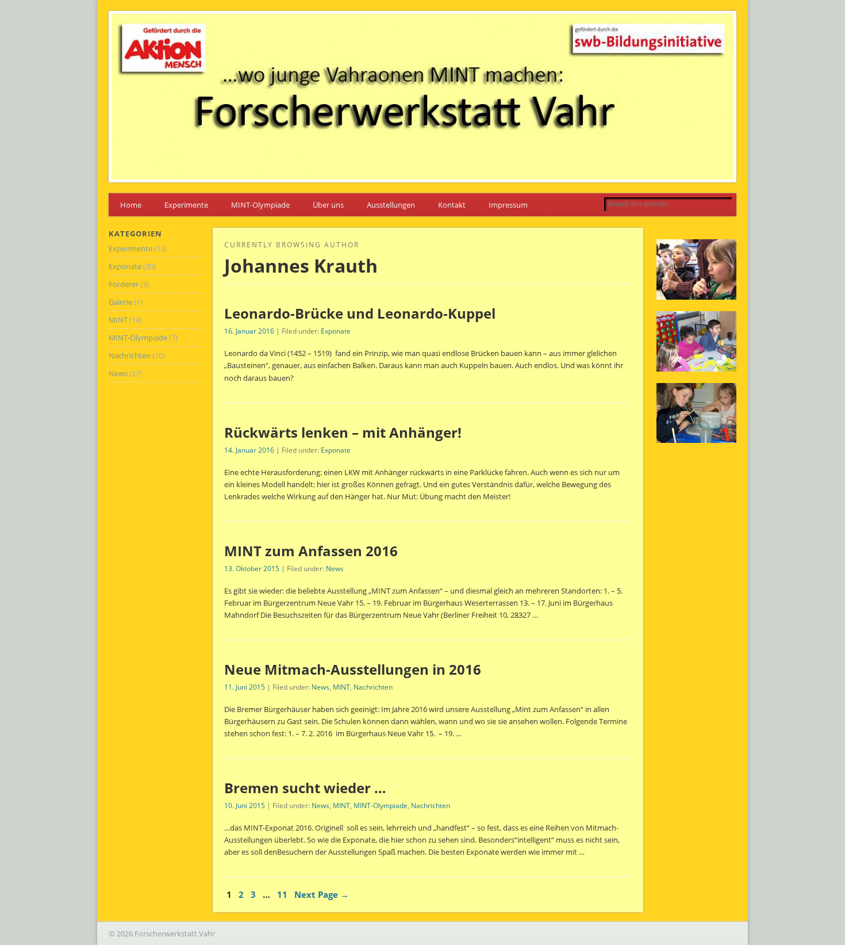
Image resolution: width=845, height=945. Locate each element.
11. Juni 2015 (244, 687)
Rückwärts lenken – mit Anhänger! (343, 432)
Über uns (328, 205)
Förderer (124, 284)
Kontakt (452, 205)
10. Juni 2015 (244, 805)
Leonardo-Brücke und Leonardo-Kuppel (360, 313)
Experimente (186, 205)
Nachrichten (373, 687)
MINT (341, 687)
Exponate (336, 331)
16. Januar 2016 (249, 331)
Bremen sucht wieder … (305, 787)
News (335, 568)
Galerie (120, 302)
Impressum (508, 205)
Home (130, 205)
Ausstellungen (391, 205)
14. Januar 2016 (249, 450)
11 (282, 894)
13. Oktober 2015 (251, 568)
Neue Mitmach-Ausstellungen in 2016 (352, 669)
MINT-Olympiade (260, 205)
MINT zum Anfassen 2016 (311, 550)
